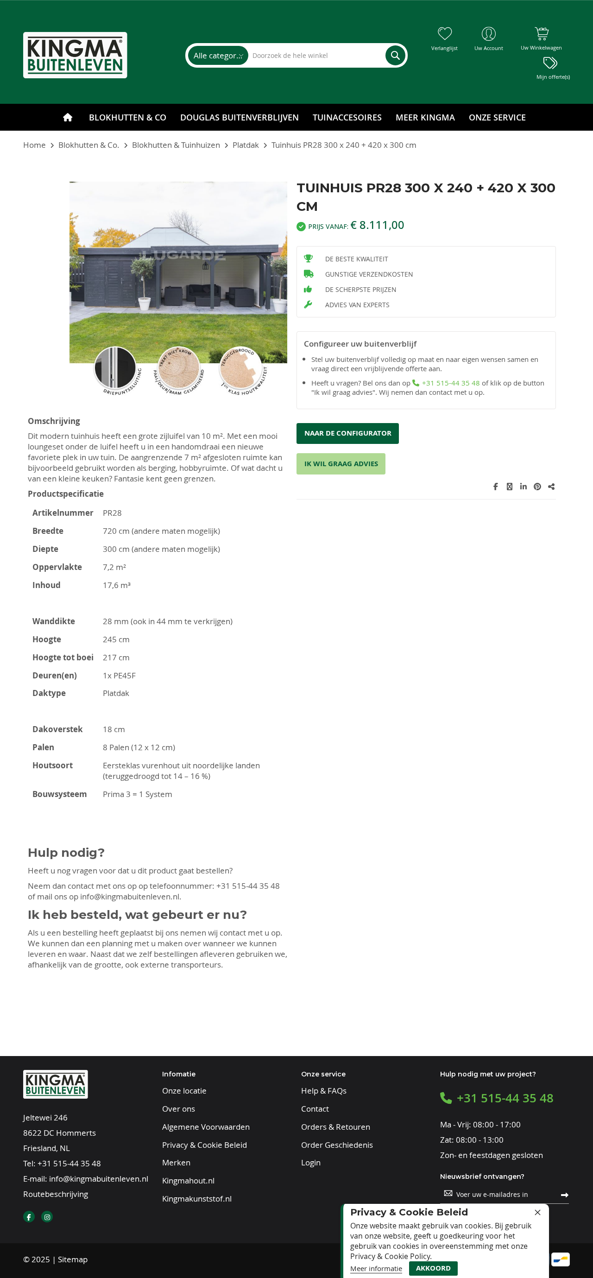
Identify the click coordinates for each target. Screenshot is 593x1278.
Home (34, 144)
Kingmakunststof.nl (197, 1199)
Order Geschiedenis (337, 1145)
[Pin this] (537, 486)
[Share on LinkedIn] (523, 486)
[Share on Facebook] (495, 486)
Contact (315, 1109)
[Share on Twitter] (509, 486)
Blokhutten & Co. (89, 144)
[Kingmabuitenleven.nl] (75, 55)
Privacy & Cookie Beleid (204, 1145)
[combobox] (326, 55)
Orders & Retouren (335, 1127)
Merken (176, 1163)
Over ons (178, 1109)
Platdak (246, 144)
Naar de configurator (347, 433)
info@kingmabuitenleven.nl (129, 896)
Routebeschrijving (55, 1194)
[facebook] (29, 1216)
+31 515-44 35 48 (248, 885)
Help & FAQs (324, 1091)
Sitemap (73, 1259)
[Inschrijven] (565, 1194)
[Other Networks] (551, 486)
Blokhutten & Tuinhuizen (176, 144)
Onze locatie (184, 1091)
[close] (537, 1212)
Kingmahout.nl (188, 1181)
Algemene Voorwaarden (206, 1127)
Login (311, 1163)
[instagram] (47, 1216)
